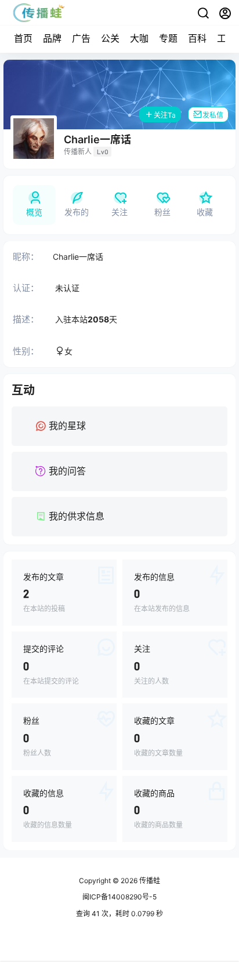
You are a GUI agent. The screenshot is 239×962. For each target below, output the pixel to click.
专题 (168, 38)
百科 (197, 38)
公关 (110, 38)
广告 (81, 38)
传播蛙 (148, 880)
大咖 (139, 38)
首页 (23, 38)
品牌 (52, 38)
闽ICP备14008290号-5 (119, 896)
